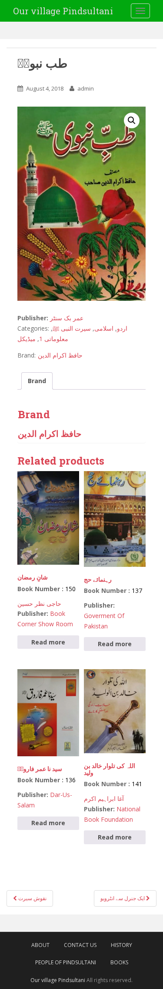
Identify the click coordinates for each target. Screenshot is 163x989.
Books (119, 962)
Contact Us (80, 945)
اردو (122, 328)
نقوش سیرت (32, 898)
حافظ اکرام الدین (60, 355)
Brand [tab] (37, 381)
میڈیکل (26, 339)
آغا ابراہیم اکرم (104, 798)
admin (85, 88)
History (121, 945)
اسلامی (103, 328)
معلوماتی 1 (53, 339)
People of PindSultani (65, 962)
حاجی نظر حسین (39, 603)
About (40, 945)
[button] (132, 120)
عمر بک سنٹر (66, 318)
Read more (48, 642)
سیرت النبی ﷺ (72, 328)
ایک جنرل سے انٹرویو (123, 898)
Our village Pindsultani (63, 10)
